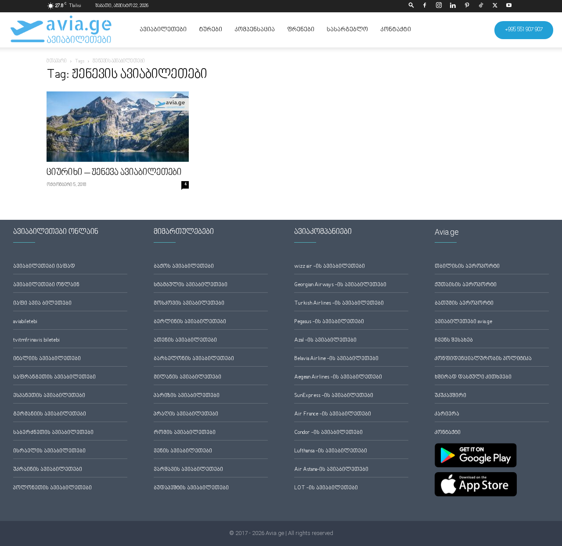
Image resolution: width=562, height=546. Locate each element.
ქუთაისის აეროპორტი (466, 285)
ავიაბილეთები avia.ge (463, 322)
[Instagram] (438, 6)
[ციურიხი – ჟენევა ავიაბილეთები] (118, 126)
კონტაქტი (395, 29)
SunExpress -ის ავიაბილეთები (333, 396)
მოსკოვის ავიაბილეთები (189, 303)
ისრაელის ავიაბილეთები (49, 451)
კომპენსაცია (254, 29)
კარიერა (447, 414)
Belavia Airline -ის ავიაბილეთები (336, 359)
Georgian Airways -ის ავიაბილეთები (340, 285)
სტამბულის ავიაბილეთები (190, 285)
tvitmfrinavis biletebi (36, 340)
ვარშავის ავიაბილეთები (188, 469)
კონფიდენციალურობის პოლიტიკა (483, 359)
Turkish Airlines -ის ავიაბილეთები (339, 303)
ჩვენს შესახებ (454, 340)
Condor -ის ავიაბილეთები (328, 433)
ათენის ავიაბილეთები (185, 340)
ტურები (210, 29)
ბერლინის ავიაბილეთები (190, 322)
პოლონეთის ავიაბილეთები (52, 488)
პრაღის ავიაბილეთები (186, 414)
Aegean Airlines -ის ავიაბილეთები (338, 377)
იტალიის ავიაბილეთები (47, 359)
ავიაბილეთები (163, 29)
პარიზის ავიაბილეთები (187, 396)
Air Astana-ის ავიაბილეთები (331, 469)
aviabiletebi (25, 322)
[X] (494, 6)
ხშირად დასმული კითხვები (473, 377)
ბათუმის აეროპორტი (464, 303)
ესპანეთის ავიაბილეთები (49, 396)
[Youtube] (508, 6)
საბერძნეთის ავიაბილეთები (53, 433)
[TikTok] (480, 6)
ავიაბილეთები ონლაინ (46, 285)
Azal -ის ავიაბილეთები (325, 340)
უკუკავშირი (450, 396)
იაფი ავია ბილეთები (42, 303)
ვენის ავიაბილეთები (183, 451)
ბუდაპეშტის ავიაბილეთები (191, 488)
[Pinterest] (466, 6)
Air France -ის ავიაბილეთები (332, 414)
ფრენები (300, 29)
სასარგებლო (347, 29)
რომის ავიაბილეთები (185, 433)
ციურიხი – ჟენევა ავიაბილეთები (114, 172)
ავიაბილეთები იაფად (44, 266)
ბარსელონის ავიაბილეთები (194, 359)
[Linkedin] (452, 6)
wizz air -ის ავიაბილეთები (329, 266)
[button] (411, 6)
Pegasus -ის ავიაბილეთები (329, 322)
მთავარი (57, 61)
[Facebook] (424, 6)
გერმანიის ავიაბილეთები (49, 414)
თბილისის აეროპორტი (467, 266)
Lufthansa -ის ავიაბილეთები (330, 451)
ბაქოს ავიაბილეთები (184, 266)
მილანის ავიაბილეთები (187, 377)
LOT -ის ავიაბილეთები (326, 488)
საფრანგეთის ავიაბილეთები (54, 377)
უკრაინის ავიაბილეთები (47, 469)
